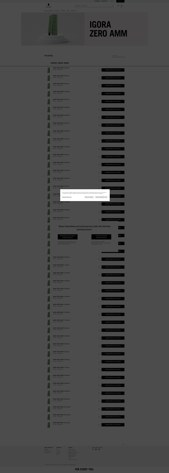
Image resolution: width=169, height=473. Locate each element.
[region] (85, 195)
